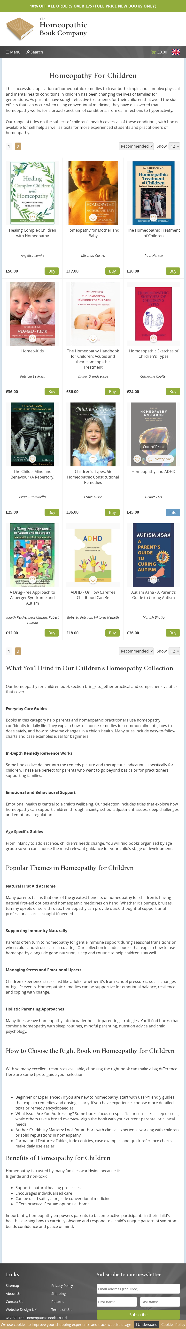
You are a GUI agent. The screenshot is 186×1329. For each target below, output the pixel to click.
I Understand (146, 1324)
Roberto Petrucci (79, 617)
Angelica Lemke (32, 255)
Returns (57, 1301)
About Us (13, 1293)
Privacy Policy (62, 1285)
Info (173, 512)
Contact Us (14, 1301)
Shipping (58, 1293)
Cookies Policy (173, 1324)
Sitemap (12, 1285)
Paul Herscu (154, 255)
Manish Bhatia (154, 617)
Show (162, 146)
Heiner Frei (153, 496)
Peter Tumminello (32, 496)
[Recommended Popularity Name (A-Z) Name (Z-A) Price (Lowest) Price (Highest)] (136, 146)
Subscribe (138, 1314)
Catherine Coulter (153, 376)
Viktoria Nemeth (106, 617)
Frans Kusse (93, 496)
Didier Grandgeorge (93, 376)
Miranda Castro (93, 255)
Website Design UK (21, 1309)
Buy (51, 271)
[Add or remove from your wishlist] (32, 217)
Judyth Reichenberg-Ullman (26, 617)
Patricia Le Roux (32, 376)
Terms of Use (61, 1309)
